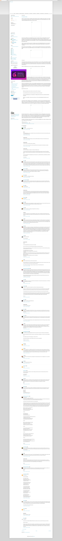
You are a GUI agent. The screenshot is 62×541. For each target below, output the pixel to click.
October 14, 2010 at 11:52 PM (26, 450)
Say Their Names (46, 13)
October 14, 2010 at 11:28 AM (26, 139)
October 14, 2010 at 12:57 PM (26, 283)
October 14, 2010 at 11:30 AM (26, 146)
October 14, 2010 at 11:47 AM (26, 194)
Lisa (23, 218)
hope (29, 123)
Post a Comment (24, 529)
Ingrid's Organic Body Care (26, 396)
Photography (38, 13)
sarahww (24, 315)
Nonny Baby (24, 197)
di (23, 453)
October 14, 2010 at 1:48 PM (26, 306)
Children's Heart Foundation (15, 83)
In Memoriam (34, 13)
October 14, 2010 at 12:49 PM (26, 265)
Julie (23, 348)
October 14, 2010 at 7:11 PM (26, 363)
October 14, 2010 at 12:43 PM (26, 239)
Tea (23, 323)
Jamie (23, 343)
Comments (13, 20)
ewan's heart (26, 123)
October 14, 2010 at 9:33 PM (26, 393)
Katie (23, 378)
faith (27, 123)
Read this (15, 66)
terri (23, 355)
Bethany (24, 185)
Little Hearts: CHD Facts (14, 84)
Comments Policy (42, 13)
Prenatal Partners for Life (14, 85)
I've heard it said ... (25, 16)
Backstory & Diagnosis (22, 13)
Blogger (34, 536)
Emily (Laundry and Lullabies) (26, 268)
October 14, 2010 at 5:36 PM (26, 358)
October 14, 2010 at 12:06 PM (26, 216)
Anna (23, 235)
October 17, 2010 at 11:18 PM (26, 527)
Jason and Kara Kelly (25, 179)
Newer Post (23, 530)
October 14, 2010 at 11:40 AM (26, 177)
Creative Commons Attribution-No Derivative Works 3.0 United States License (15, 116)
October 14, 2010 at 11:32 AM (26, 158)
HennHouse (24, 365)
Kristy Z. (24, 299)
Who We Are (17, 13)
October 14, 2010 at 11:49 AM (26, 199)
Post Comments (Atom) (27, 532)
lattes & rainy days (14, 39)
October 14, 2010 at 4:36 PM (26, 345)
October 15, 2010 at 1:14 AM (26, 471)
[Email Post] (29, 122)
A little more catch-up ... (14, 42)
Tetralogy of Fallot (14, 89)
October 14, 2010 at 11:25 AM (26, 129)
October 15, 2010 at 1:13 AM (26, 464)
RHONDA (24, 386)
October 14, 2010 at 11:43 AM (26, 187)
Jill (23, 259)
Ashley (24, 160)
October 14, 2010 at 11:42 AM (26, 182)
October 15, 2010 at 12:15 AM (26, 456)
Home (14, 13)
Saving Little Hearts (14, 86)
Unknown (24, 508)
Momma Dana (24, 168)
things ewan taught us (32, 123)
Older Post (50, 530)
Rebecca (24, 309)
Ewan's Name (30, 13)
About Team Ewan (26, 13)
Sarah (24, 127)
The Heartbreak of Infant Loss (15, 46)
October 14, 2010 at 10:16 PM (26, 444)
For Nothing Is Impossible (26, 331)
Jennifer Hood (24, 370)
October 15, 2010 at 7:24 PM (26, 510)
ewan (24, 123)
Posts (12, 19)
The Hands (24, 500)
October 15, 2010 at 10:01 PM (26, 515)
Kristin (24, 279)
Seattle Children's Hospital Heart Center (15, 88)
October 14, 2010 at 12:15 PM (26, 223)
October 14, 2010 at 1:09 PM (26, 301)
